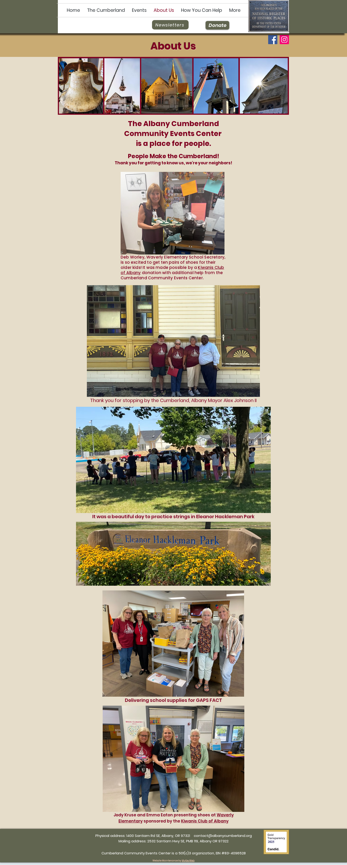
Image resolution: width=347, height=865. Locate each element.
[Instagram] (284, 39)
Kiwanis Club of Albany (205, 821)
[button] (106, 10)
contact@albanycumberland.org (223, 835)
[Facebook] (272, 39)
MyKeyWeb (188, 860)
